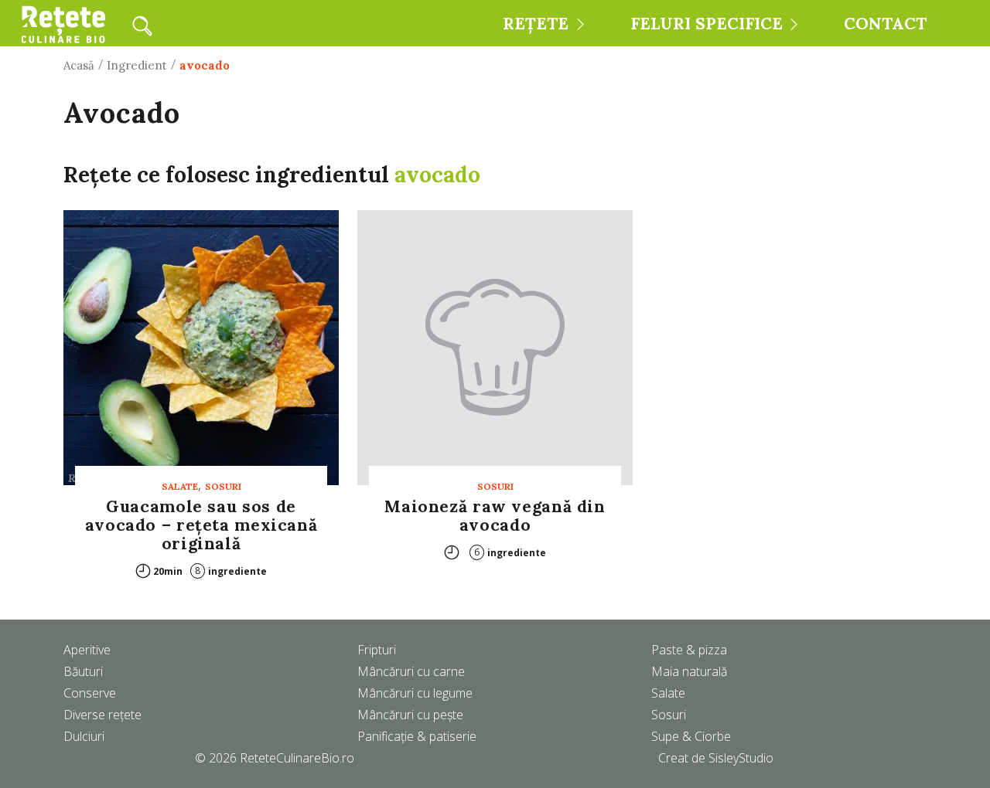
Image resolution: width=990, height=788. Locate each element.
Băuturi (83, 671)
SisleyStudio (740, 757)
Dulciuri (83, 736)
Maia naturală (689, 671)
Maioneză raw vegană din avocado (495, 515)
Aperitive (87, 649)
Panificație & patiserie (416, 736)
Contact (885, 23)
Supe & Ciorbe (691, 736)
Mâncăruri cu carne (411, 671)
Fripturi (376, 649)
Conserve (89, 692)
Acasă (78, 65)
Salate (180, 486)
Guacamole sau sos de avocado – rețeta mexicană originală (201, 525)
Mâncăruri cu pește (410, 714)
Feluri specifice (706, 23)
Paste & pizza (689, 649)
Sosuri (223, 486)
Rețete (535, 23)
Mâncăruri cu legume (415, 692)
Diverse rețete (102, 714)
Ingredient (137, 65)
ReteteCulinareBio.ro (297, 757)
